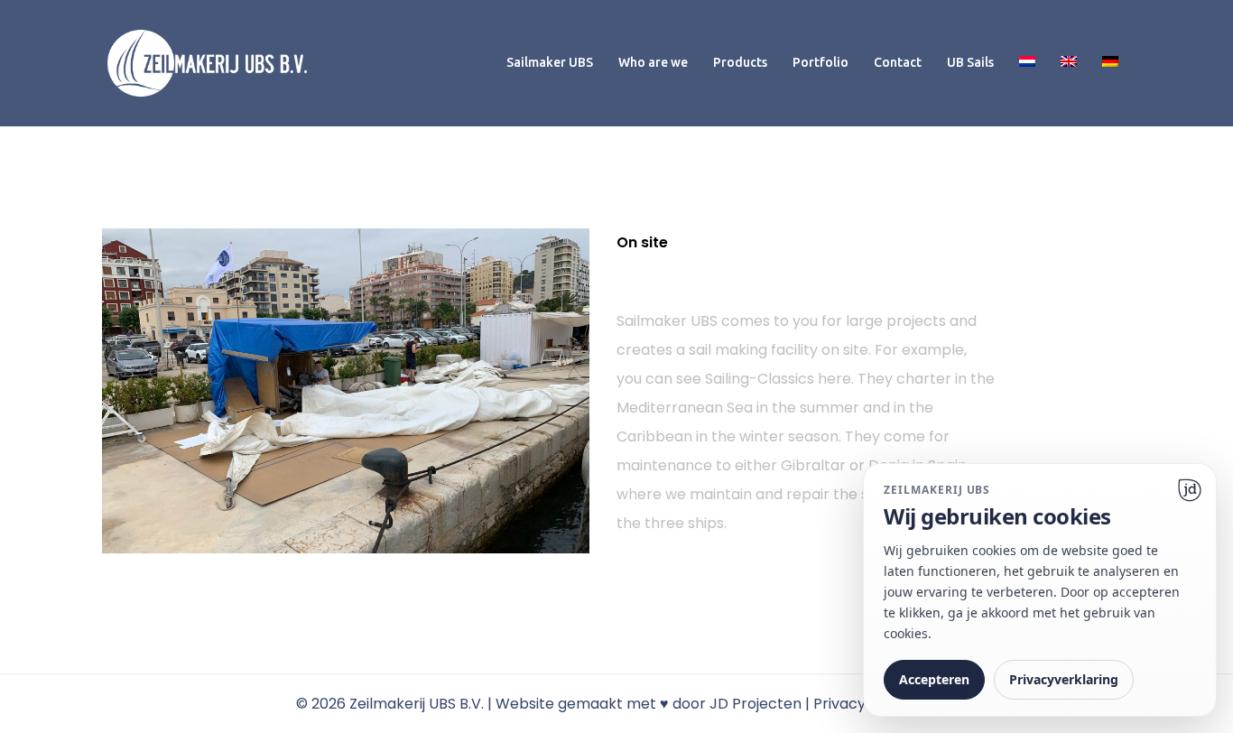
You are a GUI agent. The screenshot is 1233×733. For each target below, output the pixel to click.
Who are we (653, 62)
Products (740, 62)
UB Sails (970, 62)
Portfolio (820, 62)
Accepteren (934, 679)
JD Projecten (755, 703)
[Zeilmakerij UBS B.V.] (207, 61)
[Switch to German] (1110, 62)
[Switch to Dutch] (1027, 62)
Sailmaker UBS (549, 62)
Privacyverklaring (1063, 679)
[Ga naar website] (1189, 490)
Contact (898, 62)
